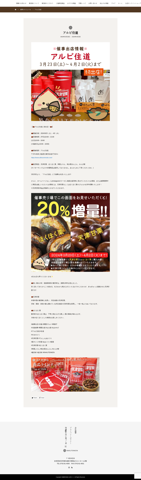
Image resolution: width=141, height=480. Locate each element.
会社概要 (75, 430)
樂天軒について (34, 3)
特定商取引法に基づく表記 (66, 435)
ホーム (120, 3)
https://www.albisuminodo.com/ (41, 157)
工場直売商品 (60, 3)
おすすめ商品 (71, 3)
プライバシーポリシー (70, 435)
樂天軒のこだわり (47, 3)
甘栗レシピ (82, 3)
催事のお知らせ (21, 3)
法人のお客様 (104, 3)
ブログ (113, 3)
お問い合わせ (92, 3)
